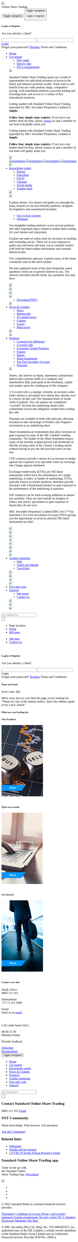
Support (14, 590)
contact (47, 120)
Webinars (22, 219)
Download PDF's (27, 299)
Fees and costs (17, 586)
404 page (14, 632)
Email (22, 1110)
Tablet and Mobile (27, 565)
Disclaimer (8, 1213)
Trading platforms (19, 558)
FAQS (20, 178)
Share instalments (27, 358)
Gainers (21, 320)
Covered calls (25, 345)
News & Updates (19, 307)
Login (5, 43)
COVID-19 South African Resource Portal (34, 1153)
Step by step (24, 63)
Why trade (23, 60)
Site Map (32, 1220)
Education (23, 175)
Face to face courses (29, 215)
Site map (14, 638)
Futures (21, 351)
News (20, 310)
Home (12, 53)
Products (14, 338)
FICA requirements (28, 67)
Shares (21, 355)
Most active (23, 327)
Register (35, 47)
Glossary (22, 181)
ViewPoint (23, 568)
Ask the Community (14, 1131)
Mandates (21, 1220)
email (18, 1012)
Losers (21, 323)
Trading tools (24, 188)
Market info (24, 313)
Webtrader (15, 1146)
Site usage (23, 593)
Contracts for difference (31, 341)
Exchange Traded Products (33, 348)
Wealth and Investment (22, 1149)
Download (32, 1174)
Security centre (48, 1217)
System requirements (25, 1217)
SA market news (26, 317)
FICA (61, 1217)
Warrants (22, 365)
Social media (24, 185)
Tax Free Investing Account (33, 361)
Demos (21, 171)
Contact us (23, 597)
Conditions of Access (28, 1213)
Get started (15, 56)
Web (19, 561)
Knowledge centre (20, 168)
